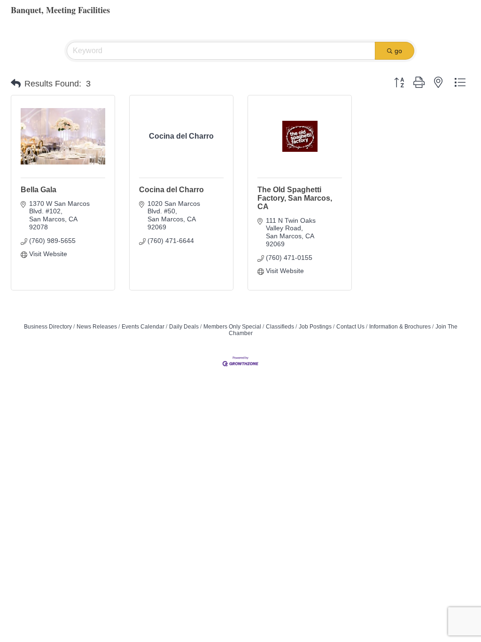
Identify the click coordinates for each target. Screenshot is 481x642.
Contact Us (350, 326)
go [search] (398, 51)
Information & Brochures (400, 326)
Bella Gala (38, 190)
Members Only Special (232, 326)
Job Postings (315, 326)
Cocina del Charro (171, 190)
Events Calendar (143, 326)
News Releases (97, 326)
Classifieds (280, 326)
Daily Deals (184, 326)
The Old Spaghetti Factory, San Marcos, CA (294, 198)
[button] (16, 83)
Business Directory (48, 326)
